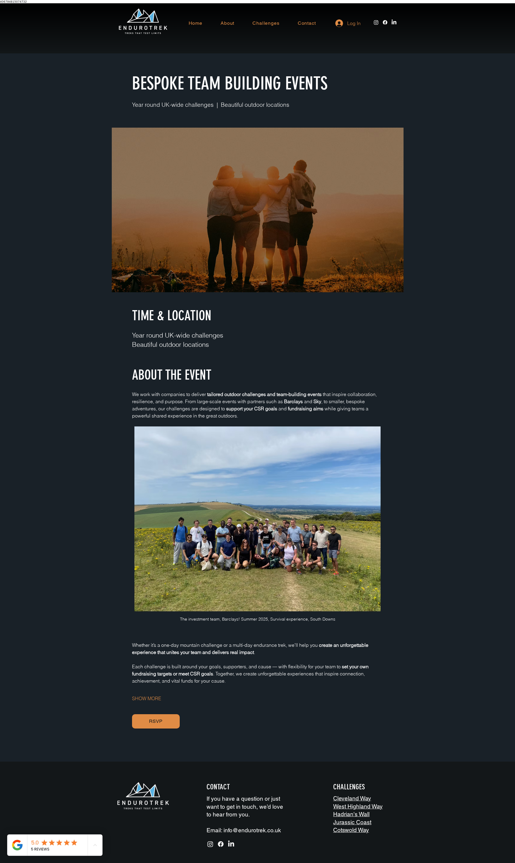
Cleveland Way (352, 798)
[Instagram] (376, 22)
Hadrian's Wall (351, 814)
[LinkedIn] (394, 22)
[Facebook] (385, 22)
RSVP (155, 721)
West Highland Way (358, 806)
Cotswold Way (351, 830)
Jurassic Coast (352, 822)
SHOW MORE (146, 698)
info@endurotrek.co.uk (252, 830)
